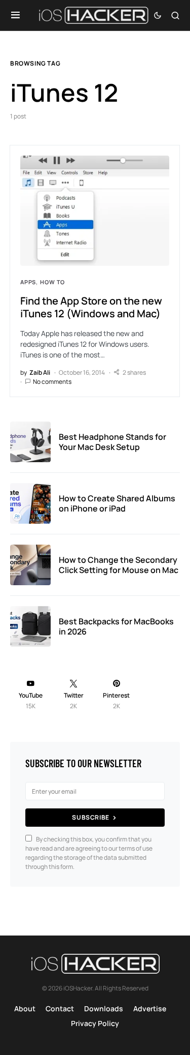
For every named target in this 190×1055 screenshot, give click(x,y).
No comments (52, 381)
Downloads (103, 1008)
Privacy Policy (95, 1023)
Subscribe (90, 817)
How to (52, 282)
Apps (28, 282)
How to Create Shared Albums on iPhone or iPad (117, 503)
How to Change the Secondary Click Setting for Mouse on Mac (118, 565)
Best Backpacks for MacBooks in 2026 (116, 626)
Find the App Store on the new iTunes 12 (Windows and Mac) (91, 307)
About (24, 1008)
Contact (60, 1008)
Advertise (149, 1008)
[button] (15, 15)
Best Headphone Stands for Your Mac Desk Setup (112, 442)
